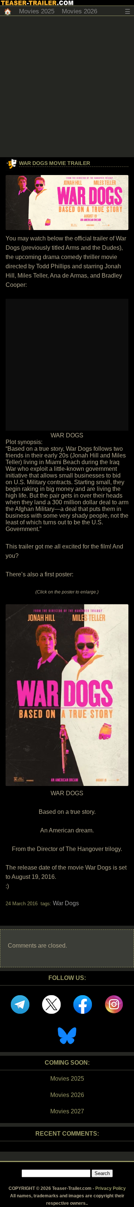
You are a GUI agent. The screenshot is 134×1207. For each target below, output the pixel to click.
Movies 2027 (67, 1111)
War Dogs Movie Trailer (54, 163)
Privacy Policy (110, 1188)
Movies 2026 (79, 11)
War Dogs (66, 903)
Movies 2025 (36, 11)
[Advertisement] (67, 86)
